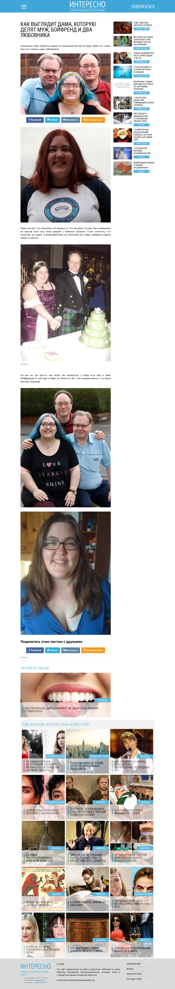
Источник (24, 657)
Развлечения (133, 964)
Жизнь (130, 969)
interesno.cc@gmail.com (35, 982)
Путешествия (134, 979)
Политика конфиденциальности (76, 980)
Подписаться (142, 6)
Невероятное (133, 974)
